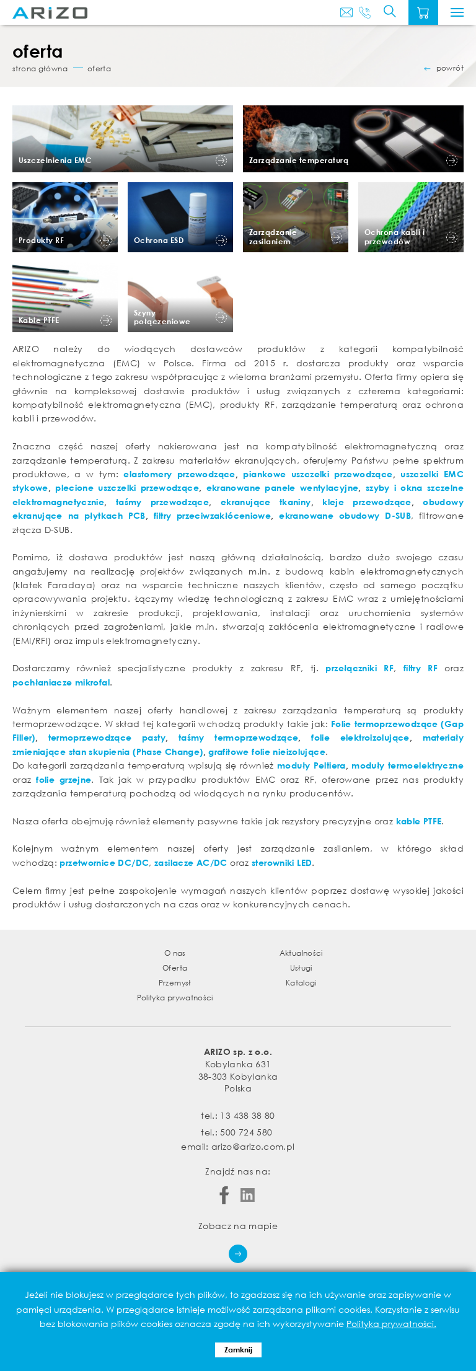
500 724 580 (246, 1132)
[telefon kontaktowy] (365, 12)
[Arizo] (50, 13)
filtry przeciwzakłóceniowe (212, 515)
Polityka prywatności (175, 997)
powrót (450, 68)
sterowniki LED (282, 862)
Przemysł (175, 982)
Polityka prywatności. (391, 1323)
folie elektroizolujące (360, 737)
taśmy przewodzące (162, 501)
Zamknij (238, 1349)
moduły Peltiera (311, 765)
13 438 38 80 (247, 1115)
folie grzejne (63, 779)
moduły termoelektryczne (407, 765)
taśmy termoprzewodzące (238, 737)
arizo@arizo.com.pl (252, 1146)
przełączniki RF (359, 668)
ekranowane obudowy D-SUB (345, 515)
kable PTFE (419, 821)
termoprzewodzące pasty (106, 737)
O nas (175, 953)
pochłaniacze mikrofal (61, 682)
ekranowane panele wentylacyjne (282, 487)
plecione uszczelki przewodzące (127, 487)
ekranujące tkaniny (266, 501)
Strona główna (40, 68)
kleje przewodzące (366, 501)
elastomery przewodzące (179, 474)
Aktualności (301, 953)
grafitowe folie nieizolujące (266, 751)
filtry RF (420, 668)
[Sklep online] (423, 12)
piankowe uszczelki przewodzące (317, 474)
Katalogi (301, 982)
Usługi (301, 967)
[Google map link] (238, 1247)
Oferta (174, 967)
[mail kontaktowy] (346, 12)
